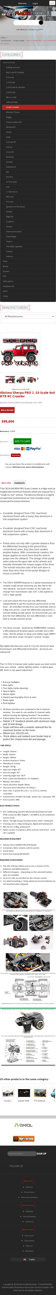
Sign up (41, 1153)
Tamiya (9, 226)
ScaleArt (10, 221)
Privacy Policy (29, 1192)
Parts (5, 261)
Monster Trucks (13, 112)
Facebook (28, 1166)
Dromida (10, 157)
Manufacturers (15, 307)
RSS (45, 1166)
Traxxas (9, 251)
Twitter (34, 1166)
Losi (8, 186)
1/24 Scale (10, 92)
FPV (4, 276)
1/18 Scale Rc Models (15, 87)
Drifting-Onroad (13, 67)
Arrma (8, 132)
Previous (1, 378)
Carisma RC (11, 142)
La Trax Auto (11, 181)
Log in (35, 3)
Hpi (7, 171)
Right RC (10, 216)
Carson (9, 147)
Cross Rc (10, 152)
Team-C (9, 241)
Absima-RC (11, 127)
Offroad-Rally (12, 102)
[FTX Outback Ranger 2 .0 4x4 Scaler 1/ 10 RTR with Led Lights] (40, 1093)
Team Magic (11, 236)
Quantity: (4, 441)
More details (7, 410)
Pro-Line (9, 201)
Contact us (29, 1221)
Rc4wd (9, 211)
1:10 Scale (10, 82)
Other (5, 296)
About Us (29, 1187)
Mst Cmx (10, 196)
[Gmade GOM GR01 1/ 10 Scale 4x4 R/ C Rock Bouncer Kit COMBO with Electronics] (24, 1093)
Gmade (9, 161)
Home (3, 37)
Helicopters (8, 281)
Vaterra (9, 256)
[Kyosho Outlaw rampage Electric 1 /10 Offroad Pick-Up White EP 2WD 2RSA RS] (8, 1093)
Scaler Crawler (18, 40)
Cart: (29, 30)
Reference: (4, 431)
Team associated (13, 231)
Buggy (9, 117)
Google (39, 1166)
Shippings (29, 1211)
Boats (5, 266)
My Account (29, 1235)
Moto (5, 291)
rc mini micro (11, 191)
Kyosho (9, 176)
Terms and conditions (29, 1197)
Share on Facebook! (21, 389)
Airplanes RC (8, 286)
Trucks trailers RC (14, 122)
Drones (6, 271)
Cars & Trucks (6, 40)
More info (6, 482)
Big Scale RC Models (15, 72)
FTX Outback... (40, 1100)
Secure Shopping (29, 1216)
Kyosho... (8, 1100)
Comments (19, 482)
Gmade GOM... (24, 1100)
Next (38, 378)
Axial (8, 137)
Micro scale (11, 97)
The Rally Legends (14, 246)
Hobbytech (11, 166)
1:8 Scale (10, 77)
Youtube (51, 1166)
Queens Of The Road (15, 206)
